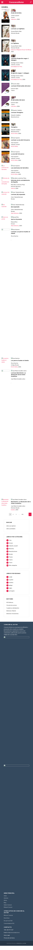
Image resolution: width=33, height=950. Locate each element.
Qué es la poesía (16, 219)
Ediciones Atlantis (11, 610)
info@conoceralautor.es (13, 932)
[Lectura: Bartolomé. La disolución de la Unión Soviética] (5, 433)
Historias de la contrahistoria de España (20, 181)
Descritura (6, 918)
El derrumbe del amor (18, 100)
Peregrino (14, 127)
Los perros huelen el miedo (20, 360)
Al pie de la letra (16, 13)
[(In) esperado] (5, 205)
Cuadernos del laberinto (12, 608)
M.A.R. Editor (14, 133)
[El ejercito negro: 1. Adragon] (5, 75)
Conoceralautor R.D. (9, 923)
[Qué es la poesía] (5, 218)
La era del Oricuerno (17, 154)
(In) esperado (15, 207)
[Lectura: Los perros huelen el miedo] (5, 292)
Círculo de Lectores (11, 605)
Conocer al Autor (21, 943)
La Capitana (15, 43)
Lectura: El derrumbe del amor (21, 86)
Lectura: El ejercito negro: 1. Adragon (20, 59)
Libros (5, 900)
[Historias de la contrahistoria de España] (5, 181)
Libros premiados (10, 528)
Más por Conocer (8, 915)
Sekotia (13, 188)
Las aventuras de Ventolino (20, 168)
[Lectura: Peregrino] (5, 115)
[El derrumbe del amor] (5, 101)
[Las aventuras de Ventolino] (5, 167)
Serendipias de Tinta (16, 66)
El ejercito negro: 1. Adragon (20, 73)
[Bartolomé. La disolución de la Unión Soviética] (5, 502)
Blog (5, 902)
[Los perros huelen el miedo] (5, 360)
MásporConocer (8, 907)
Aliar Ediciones (15, 213)
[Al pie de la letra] (5, 16)
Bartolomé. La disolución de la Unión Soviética (21, 502)
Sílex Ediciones (15, 225)
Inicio (5, 895)
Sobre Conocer (8, 905)
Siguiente (30, 514)
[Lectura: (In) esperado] (5, 193)
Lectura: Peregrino (17, 112)
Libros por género (11, 526)
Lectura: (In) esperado (18, 194)
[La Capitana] (5, 45)
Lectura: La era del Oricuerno (20, 140)
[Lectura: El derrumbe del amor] (5, 88)
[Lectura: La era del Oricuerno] (5, 143)
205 (22, 514)
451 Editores (9, 602)
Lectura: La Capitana (17, 28)
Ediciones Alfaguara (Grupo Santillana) (21, 49)
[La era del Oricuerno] (5, 157)
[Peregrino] (5, 129)
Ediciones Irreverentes (12, 613)
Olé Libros (13, 106)
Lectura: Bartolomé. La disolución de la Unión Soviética (18, 374)
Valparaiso (13, 19)
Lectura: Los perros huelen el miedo (20, 232)
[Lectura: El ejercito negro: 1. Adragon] (5, 60)
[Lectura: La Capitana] (5, 31)
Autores (6, 898)
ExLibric (13, 509)
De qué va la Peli (8, 920)
